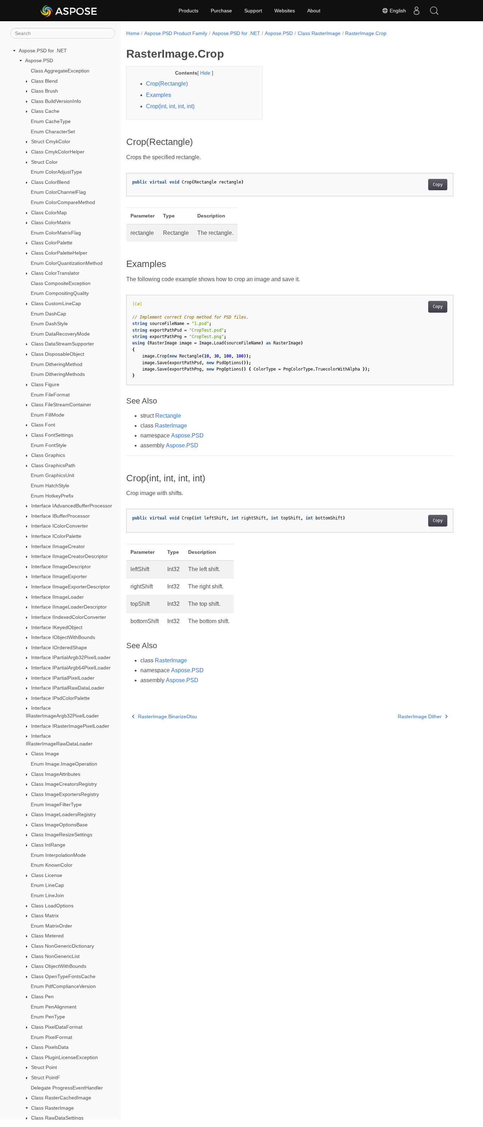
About (313, 10)
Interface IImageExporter (59, 577)
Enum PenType (48, 1017)
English (397, 10)
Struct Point (44, 1067)
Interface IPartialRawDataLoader (67, 688)
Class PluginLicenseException (64, 1057)
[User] (416, 10)
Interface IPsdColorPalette (60, 698)
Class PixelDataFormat (56, 1027)
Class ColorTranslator (55, 273)
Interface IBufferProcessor (60, 516)
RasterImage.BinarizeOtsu (167, 716)
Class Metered (47, 936)
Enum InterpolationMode (58, 855)
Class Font (43, 425)
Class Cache (45, 111)
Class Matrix (45, 915)
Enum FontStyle (48, 445)
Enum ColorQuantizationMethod (67, 263)
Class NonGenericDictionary (62, 946)
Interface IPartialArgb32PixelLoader (71, 658)
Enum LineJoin (47, 895)
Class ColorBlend (50, 182)
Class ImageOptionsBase (59, 824)
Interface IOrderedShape (59, 647)
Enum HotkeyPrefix (52, 496)
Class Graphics (48, 455)
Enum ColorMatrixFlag (56, 233)
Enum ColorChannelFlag (58, 192)
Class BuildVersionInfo (56, 101)
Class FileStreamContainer (61, 404)
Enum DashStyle (49, 323)
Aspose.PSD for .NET (43, 50)
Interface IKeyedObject (56, 627)
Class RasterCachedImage (61, 1097)
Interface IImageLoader (57, 597)
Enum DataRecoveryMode (60, 334)
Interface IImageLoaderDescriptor (69, 607)
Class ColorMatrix (51, 222)
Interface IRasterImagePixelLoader (70, 726)
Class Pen (42, 996)
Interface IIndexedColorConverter (68, 617)
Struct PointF (45, 1077)
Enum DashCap (48, 313)
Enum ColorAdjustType (56, 172)
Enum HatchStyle (50, 485)
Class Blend (44, 81)
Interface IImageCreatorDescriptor (69, 556)
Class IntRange (48, 845)
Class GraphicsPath (53, 465)
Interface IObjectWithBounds (63, 637)
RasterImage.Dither (420, 716)
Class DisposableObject (57, 354)
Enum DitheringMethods (58, 374)
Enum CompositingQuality (60, 293)
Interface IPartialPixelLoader (62, 678)
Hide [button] (206, 73)
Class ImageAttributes (55, 774)
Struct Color (44, 162)
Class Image (45, 754)
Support (253, 10)
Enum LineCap (47, 885)
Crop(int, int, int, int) (170, 106)
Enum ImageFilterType (56, 804)
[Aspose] (69, 10)
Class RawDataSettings (57, 1118)
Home (133, 33)
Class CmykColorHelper (58, 152)
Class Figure (45, 384)
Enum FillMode (47, 415)
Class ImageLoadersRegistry (63, 814)
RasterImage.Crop (365, 33)
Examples (158, 95)
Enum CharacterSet (53, 131)
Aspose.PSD (39, 61)
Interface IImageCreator (58, 546)
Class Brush (44, 91)
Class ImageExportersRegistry (65, 794)
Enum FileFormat (50, 394)
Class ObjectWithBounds (58, 966)
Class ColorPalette (51, 243)
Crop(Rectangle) (167, 84)
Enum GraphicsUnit (52, 475)
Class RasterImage (52, 1108)
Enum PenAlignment (53, 1007)
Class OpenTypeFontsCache (63, 976)
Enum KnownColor (51, 865)
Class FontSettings (52, 435)
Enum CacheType (51, 121)
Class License (46, 875)
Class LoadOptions (52, 905)
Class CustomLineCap (56, 303)
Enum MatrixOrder (51, 926)
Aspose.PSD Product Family (175, 33)
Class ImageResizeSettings (61, 835)
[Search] (434, 10)
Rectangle (168, 416)
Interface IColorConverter (59, 526)
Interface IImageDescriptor (61, 566)
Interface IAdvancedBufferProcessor (71, 506)
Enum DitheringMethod (56, 364)
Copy (438, 184)
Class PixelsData (50, 1047)
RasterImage (171, 426)
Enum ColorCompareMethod (63, 202)
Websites (284, 10)
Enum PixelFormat (51, 1037)
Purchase (221, 10)
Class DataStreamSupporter (62, 344)
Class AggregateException (60, 71)
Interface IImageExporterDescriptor (70, 586)
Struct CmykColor (50, 141)
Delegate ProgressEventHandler (67, 1088)
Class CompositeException (61, 283)
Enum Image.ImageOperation (64, 764)
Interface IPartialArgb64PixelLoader (71, 667)
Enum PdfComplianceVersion (63, 986)
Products (188, 10)
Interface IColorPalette (56, 536)
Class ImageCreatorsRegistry (64, 784)
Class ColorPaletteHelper (59, 253)
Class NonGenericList (55, 956)
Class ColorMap (49, 212)
